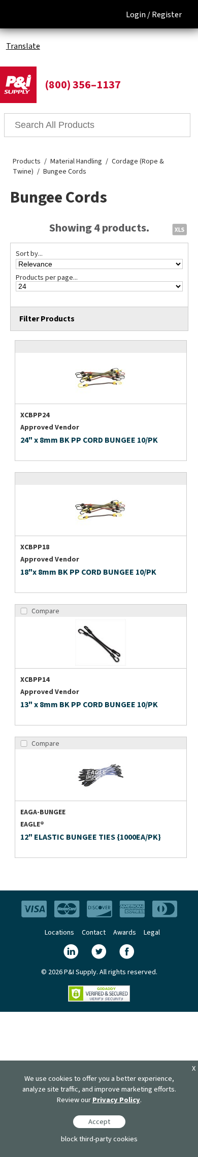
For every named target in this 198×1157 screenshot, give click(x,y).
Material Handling (76, 161)
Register (167, 14)
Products (27, 161)
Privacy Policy (116, 1100)
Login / (138, 14)
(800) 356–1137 (83, 85)
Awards (124, 933)
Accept (99, 1121)
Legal (152, 933)
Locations (59, 933)
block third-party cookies (99, 1139)
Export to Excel (179, 229)
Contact (94, 933)
